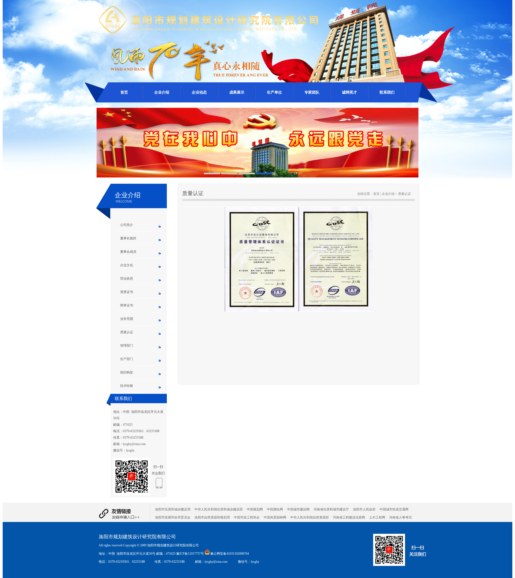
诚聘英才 (349, 92)
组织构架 (126, 372)
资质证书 (126, 292)
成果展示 (236, 92)
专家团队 (311, 92)
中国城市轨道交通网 (394, 509)
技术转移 (126, 386)
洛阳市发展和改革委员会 (172, 517)
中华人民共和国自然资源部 (309, 517)
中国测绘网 (275, 509)
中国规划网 (255, 509)
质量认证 (126, 332)
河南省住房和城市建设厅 (331, 509)
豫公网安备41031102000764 (229, 553)
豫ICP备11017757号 (190, 553)
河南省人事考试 (400, 517)
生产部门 (126, 359)
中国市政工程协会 (247, 517)
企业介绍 (161, 92)
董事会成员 (128, 252)
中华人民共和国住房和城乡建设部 (218, 509)
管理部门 (126, 345)
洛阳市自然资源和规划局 (212, 517)
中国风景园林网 (275, 517)
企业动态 (199, 92)
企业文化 (126, 265)
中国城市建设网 (298, 509)
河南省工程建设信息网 (349, 517)
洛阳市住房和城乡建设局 (172, 509)
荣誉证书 (126, 305)
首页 (124, 92)
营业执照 (126, 278)
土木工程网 (377, 517)
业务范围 (126, 319)
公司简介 (126, 225)
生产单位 (274, 92)
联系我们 (387, 92)
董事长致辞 (128, 238)
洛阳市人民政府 (364, 509)
